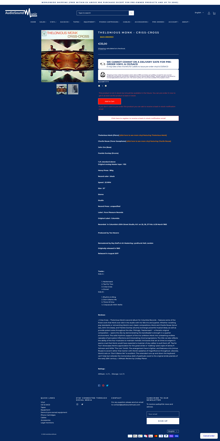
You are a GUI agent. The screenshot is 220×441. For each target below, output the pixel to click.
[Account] (209, 13)
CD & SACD (45, 405)
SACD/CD (64, 22)
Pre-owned (158, 22)
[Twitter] (107, 385)
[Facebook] (99, 385)
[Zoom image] (67, 56)
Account (173, 22)
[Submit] (131, 13)
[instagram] (77, 404)
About (185, 22)
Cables (126, 22)
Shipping (102, 48)
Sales (42, 22)
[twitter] (82, 404)
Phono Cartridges (108, 22)
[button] (46, 56)
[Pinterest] (103, 385)
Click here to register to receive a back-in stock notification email (138, 118)
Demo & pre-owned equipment (54, 412)
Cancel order (208, 436)
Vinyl (53, 22)
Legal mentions (47, 423)
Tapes (76, 22)
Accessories (141, 22)
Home (33, 22)
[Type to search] (103, 13)
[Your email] (163, 414)
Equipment (89, 22)
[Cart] (214, 13)
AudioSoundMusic (51, 434)
